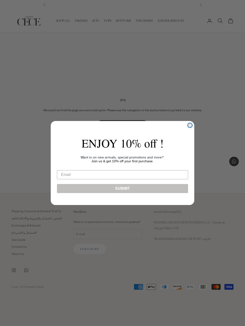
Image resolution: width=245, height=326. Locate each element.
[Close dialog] (190, 125)
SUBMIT (122, 188)
